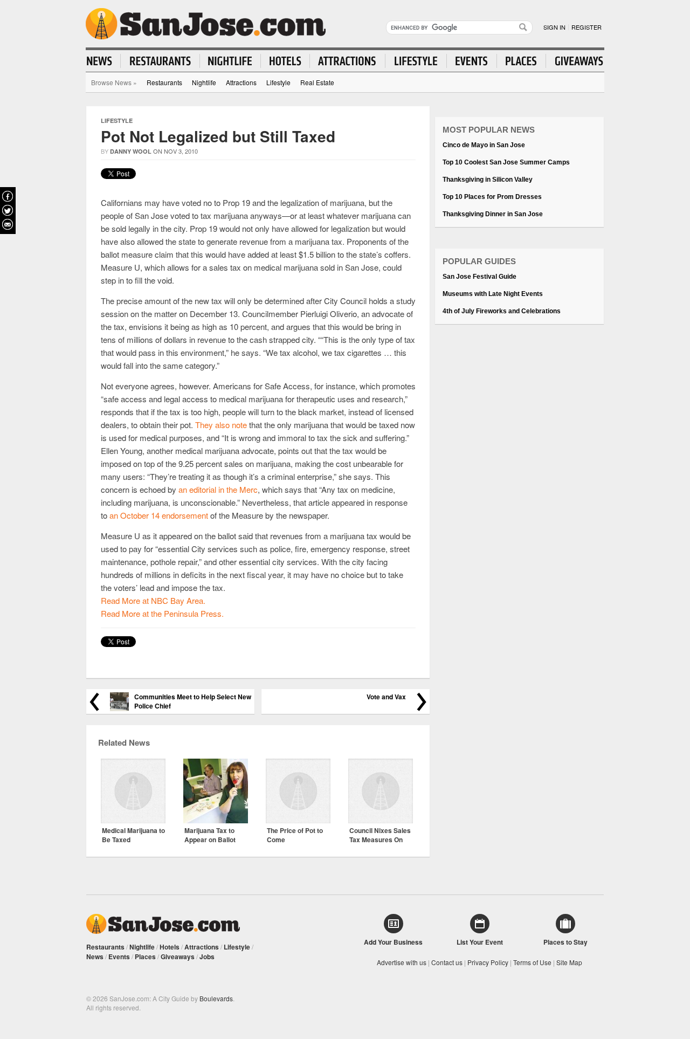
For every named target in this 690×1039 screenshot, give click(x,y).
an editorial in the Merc (218, 489)
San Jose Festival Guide (479, 276)
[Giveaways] (574, 61)
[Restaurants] (160, 61)
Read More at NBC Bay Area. (153, 600)
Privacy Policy (487, 962)
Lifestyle (278, 82)
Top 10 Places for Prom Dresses (492, 197)
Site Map (569, 962)
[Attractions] (347, 61)
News (95, 956)
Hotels (170, 947)
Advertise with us (401, 962)
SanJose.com (206, 23)
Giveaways (178, 956)
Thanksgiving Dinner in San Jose (493, 214)
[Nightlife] (230, 61)
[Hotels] (285, 61)
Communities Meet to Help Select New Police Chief (192, 701)
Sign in (554, 27)
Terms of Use (532, 962)
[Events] (472, 61)
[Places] (521, 61)
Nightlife (204, 82)
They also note (221, 424)
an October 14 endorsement (158, 515)
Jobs (207, 956)
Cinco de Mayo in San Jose (484, 145)
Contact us (447, 962)
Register (586, 27)
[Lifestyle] (416, 61)
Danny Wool (130, 151)
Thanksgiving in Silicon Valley (488, 179)
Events (119, 956)
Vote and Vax (386, 696)
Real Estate (317, 82)
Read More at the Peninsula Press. (162, 613)
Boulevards (216, 998)
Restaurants (164, 82)
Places (145, 956)
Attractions (241, 82)
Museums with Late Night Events (493, 294)
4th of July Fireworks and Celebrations (502, 311)
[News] (104, 61)
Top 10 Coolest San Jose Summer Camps (506, 162)
